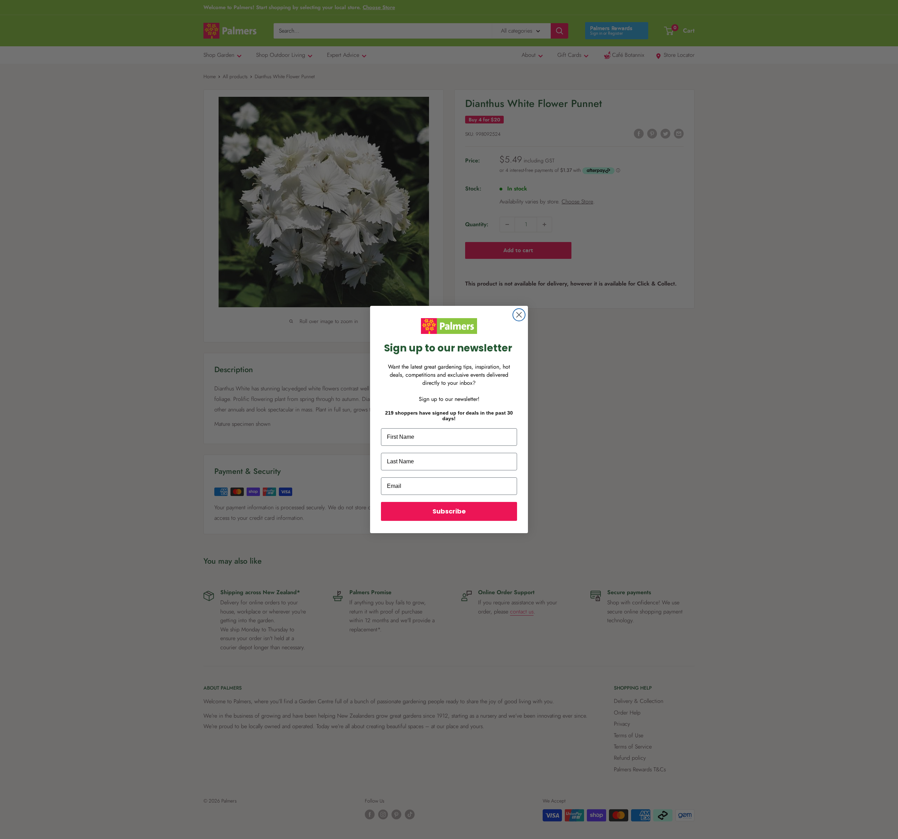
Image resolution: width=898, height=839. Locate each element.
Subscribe (449, 511)
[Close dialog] (519, 315)
